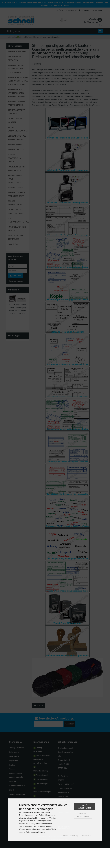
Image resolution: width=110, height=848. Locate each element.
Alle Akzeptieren (84, 806)
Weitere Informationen (83, 815)
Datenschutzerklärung (69, 835)
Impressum (86, 835)
